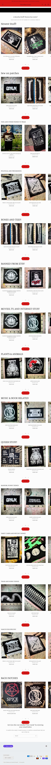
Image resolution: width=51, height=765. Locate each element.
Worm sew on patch (11, 613)
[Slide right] (28, 64)
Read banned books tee (35, 153)
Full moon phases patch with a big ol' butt (35, 565)
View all (25, 68)
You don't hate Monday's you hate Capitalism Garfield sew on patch (11, 291)
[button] (2, 4)
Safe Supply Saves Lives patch (35, 202)
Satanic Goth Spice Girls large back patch (11, 710)
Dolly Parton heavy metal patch (35, 335)
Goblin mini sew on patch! (11, 105)
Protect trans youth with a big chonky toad (11, 381)
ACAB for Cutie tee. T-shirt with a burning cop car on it (11, 154)
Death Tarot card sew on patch (11, 565)
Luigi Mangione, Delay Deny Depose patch (35, 290)
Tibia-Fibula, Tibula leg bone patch (35, 246)
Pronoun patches (11, 469)
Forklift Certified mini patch (35, 517)
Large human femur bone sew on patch (35, 105)
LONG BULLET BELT (35, 613)
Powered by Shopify (14, 762)
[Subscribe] (35, 735)
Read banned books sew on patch (35, 425)
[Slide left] (22, 64)
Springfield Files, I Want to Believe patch (35, 56)
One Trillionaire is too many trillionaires (11, 56)
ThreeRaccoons (8, 762)
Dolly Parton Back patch (35, 710)
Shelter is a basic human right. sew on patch (11, 202)
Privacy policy (21, 762)
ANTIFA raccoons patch (35, 381)
